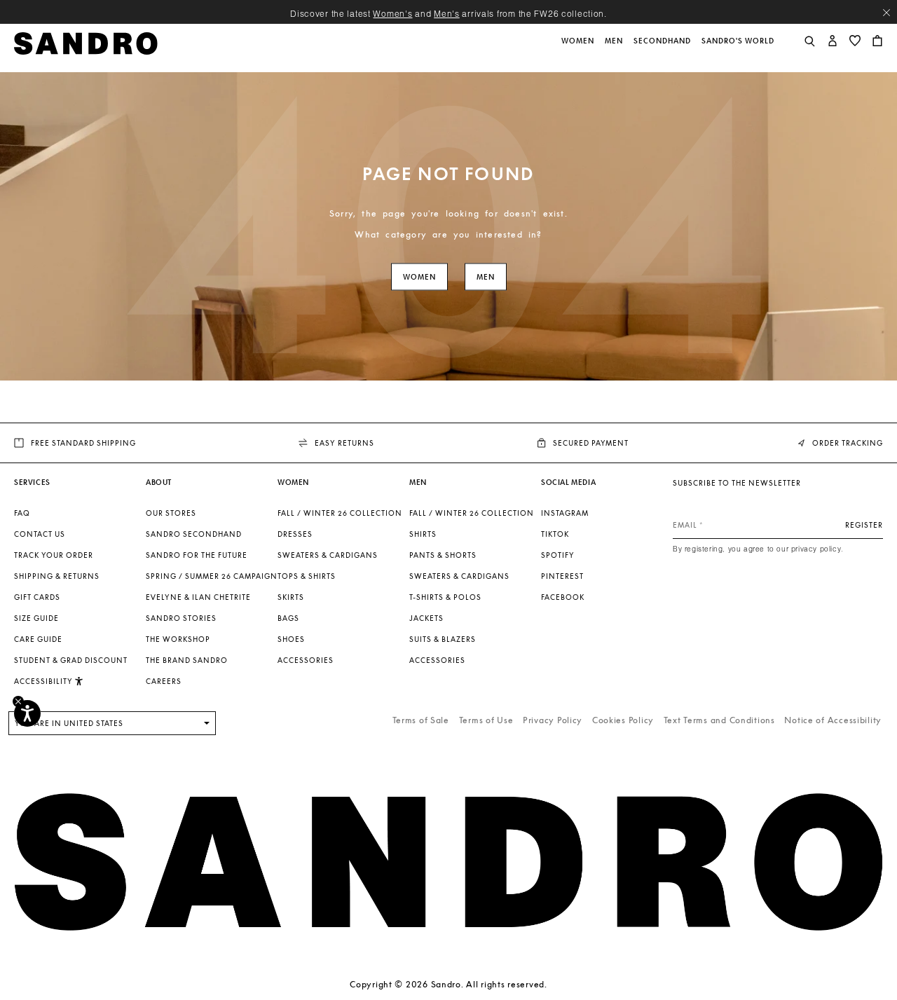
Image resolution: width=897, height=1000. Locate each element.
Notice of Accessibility (833, 720)
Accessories (306, 660)
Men (486, 277)
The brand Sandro (187, 660)
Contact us (39, 534)
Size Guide (36, 618)
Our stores (171, 513)
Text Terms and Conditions (719, 720)
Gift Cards (37, 597)
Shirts (423, 534)
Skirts (291, 597)
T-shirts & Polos (445, 597)
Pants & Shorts (443, 555)
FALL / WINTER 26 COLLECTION (340, 513)
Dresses (295, 534)
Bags (288, 618)
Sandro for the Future (196, 555)
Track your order (53, 555)
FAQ (22, 513)
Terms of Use (486, 720)
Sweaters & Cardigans (328, 555)
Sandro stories (181, 618)
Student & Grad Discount (71, 660)
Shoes (291, 639)
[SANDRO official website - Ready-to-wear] (86, 42)
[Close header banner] (886, 12)
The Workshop (178, 639)
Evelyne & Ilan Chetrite (198, 597)
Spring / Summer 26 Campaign (212, 576)
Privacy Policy (552, 720)
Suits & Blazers (442, 639)
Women (419, 277)
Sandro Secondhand (194, 534)
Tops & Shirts (307, 576)
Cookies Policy (623, 720)
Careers (164, 681)
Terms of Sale (420, 720)
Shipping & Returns (57, 576)
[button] (579, 48)
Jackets (426, 618)
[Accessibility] (27, 713)
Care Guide (38, 639)
